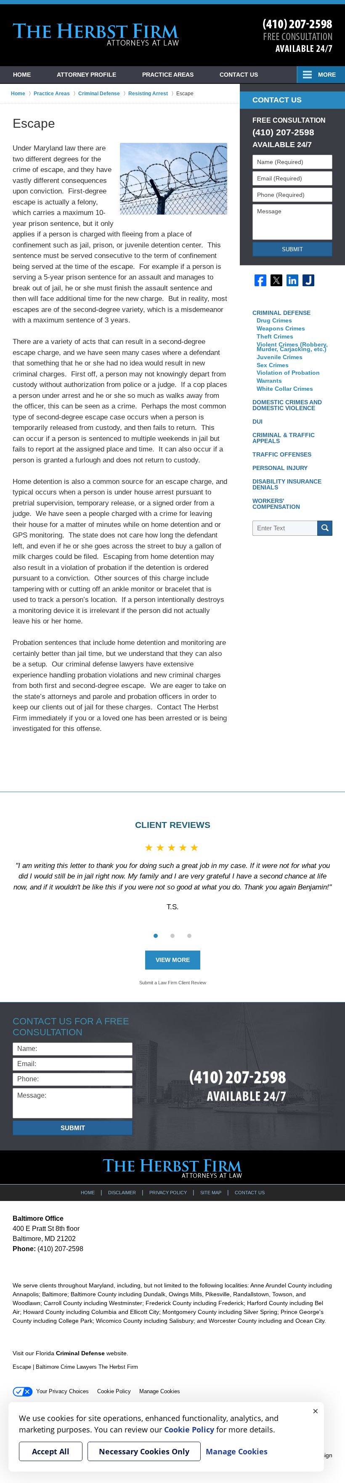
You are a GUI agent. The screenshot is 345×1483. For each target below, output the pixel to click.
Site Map (210, 1192)
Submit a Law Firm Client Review (172, 982)
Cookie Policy (114, 1391)
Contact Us (239, 74)
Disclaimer (122, 1192)
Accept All (50, 1451)
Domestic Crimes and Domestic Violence (287, 405)
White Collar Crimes (285, 388)
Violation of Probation (288, 372)
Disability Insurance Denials (286, 484)
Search (324, 528)
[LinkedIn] (292, 280)
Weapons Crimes (281, 328)
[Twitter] (276, 280)
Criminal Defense (281, 312)
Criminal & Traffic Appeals (283, 438)
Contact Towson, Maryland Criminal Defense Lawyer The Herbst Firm (297, 35)
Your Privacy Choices (62, 1391)
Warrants (270, 380)
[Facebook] (260, 280)
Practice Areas (168, 74)
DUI (257, 421)
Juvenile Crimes (280, 357)
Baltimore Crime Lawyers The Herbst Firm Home (96, 34)
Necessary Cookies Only (144, 1451)
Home (22, 74)
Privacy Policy (168, 1192)
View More (173, 959)
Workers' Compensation (276, 503)
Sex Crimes (273, 365)
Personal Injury (280, 468)
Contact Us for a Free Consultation (71, 1026)
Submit (292, 249)
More (327, 74)
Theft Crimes (275, 336)
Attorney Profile (86, 74)
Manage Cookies (159, 1391)
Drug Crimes (274, 320)
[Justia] (308, 280)
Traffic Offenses (281, 454)
